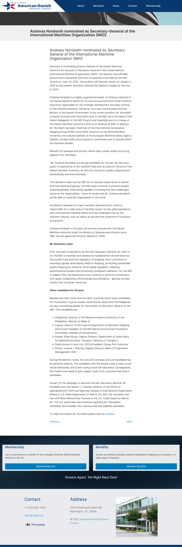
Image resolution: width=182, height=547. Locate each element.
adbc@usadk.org (33, 515)
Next (129, 421)
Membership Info (45, 466)
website (109, 413)
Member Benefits (136, 466)
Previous (54, 421)
